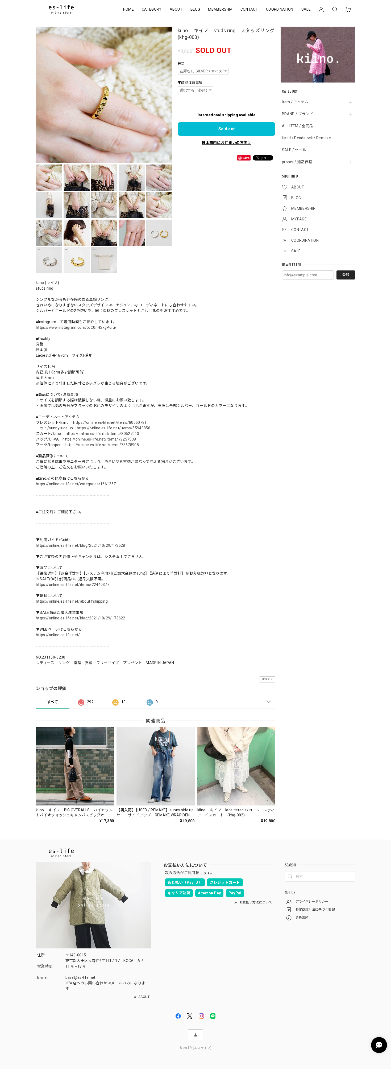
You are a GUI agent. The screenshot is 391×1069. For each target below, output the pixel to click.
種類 (181, 63)
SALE (306, 9)
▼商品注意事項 (190, 83)
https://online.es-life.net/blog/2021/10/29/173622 (80, 618)
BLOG (195, 9)
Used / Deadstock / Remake (306, 138)
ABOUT (176, 9)
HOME (128, 9)
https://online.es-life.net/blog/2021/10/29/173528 (80, 545)
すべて (52, 702)
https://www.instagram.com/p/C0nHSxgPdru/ (76, 327)
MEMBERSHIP (220, 9)
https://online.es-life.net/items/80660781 (110, 422)
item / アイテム (295, 102)
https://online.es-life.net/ (58, 635)
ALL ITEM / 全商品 (297, 126)
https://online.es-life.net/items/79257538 (99, 439)
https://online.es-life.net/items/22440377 (72, 584)
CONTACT (249, 9)
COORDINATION (279, 9)
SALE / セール (294, 150)
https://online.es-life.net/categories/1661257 (76, 484)
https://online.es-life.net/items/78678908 (102, 445)
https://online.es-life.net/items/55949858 (113, 428)
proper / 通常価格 (297, 162)
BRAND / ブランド (297, 114)
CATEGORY (152, 9)
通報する (267, 679)
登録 (345, 275)
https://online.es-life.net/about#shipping (72, 601)
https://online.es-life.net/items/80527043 (102, 433)
